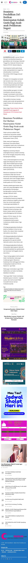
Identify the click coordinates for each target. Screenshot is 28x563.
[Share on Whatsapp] (18, 51)
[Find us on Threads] (11, 559)
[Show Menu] (2, 2)
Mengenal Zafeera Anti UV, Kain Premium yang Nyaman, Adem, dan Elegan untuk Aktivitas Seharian (15, 480)
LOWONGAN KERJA (11, 552)
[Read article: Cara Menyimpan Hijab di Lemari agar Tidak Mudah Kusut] (14, 453)
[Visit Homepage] (13, 2)
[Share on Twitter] (14, 51)
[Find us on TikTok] (9, 559)
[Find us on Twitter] (3, 559)
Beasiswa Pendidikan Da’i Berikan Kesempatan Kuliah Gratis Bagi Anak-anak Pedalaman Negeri (14, 290)
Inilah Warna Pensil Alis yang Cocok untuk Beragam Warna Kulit (15, 487)
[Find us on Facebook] (1, 559)
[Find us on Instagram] (5, 559)
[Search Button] (20, 2)
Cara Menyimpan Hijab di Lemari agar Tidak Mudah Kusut (11, 464)
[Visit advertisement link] (14, 298)
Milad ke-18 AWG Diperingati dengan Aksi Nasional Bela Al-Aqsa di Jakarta (15, 510)
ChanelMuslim (10, 542)
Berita (8, 9)
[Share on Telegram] (23, 51)
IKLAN (2, 550)
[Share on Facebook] (10, 51)
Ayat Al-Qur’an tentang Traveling (13, 504)
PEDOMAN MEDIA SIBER (19, 550)
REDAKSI (4, 552)
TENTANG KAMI (8, 550)
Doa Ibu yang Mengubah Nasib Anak (14, 499)
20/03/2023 (5, 32)
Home (4, 9)
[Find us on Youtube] (7, 559)
